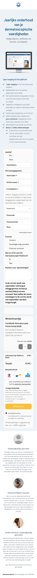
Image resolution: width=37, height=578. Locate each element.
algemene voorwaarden (22, 384)
